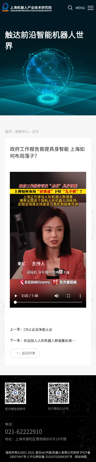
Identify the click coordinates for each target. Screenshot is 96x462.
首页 (8, 131)
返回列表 (28, 353)
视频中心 (22, 131)
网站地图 (81, 456)
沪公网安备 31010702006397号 (51, 456)
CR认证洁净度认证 (38, 329)
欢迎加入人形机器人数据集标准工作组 (50, 340)
